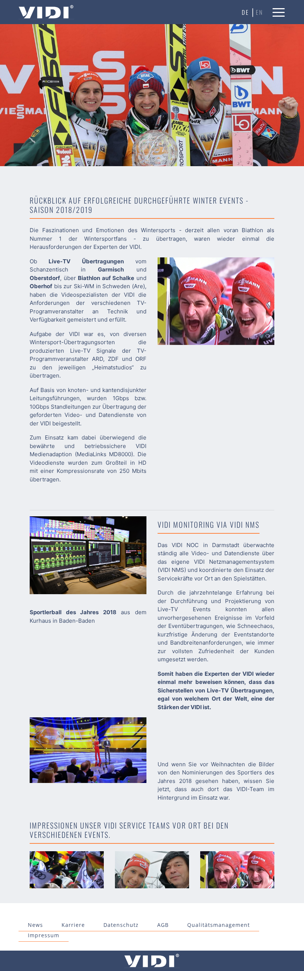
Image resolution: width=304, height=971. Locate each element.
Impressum (43, 935)
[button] (278, 12)
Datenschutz (121, 924)
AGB (163, 924)
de (245, 12)
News (35, 924)
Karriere (73, 924)
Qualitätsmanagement (218, 924)
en (259, 12)
